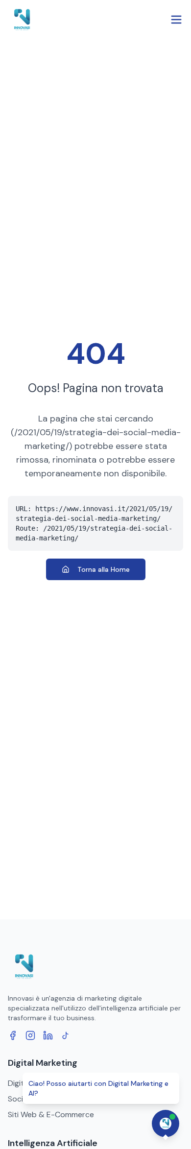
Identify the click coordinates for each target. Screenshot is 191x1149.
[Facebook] (13, 1035)
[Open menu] (176, 19)
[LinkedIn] (48, 1035)
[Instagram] (30, 1035)
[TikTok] (66, 1035)
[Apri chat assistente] (165, 1123)
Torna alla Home (103, 569)
